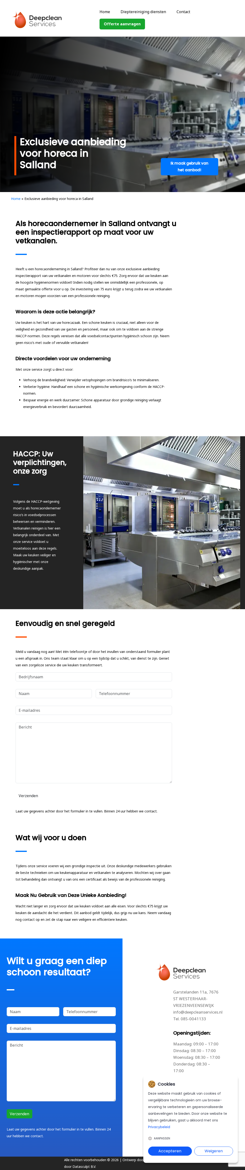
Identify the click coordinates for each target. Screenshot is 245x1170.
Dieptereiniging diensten (143, 11)
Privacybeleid (159, 1127)
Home (105, 11)
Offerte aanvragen (122, 24)
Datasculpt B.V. (84, 1166)
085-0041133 (193, 1018)
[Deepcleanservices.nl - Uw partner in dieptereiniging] (46, 19)
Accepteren (169, 1151)
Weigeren (214, 1151)
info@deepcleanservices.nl (198, 1012)
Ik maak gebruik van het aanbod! (189, 166)
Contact (183, 11)
